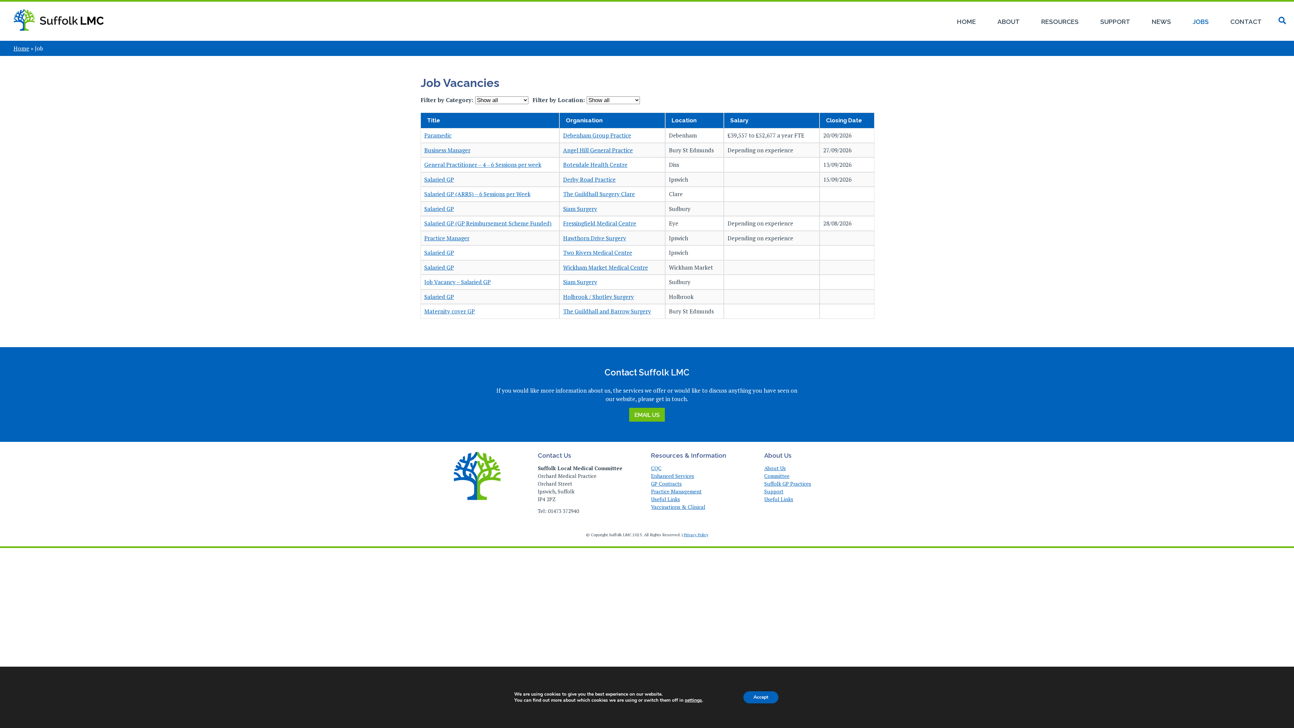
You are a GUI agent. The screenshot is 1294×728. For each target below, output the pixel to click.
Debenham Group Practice (597, 135)
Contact (1246, 21)
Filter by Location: (559, 100)
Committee (777, 476)
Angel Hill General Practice (598, 150)
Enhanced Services (672, 476)
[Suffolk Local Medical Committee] (58, 34)
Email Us (647, 415)
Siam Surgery (580, 209)
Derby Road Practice (589, 179)
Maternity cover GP (449, 311)
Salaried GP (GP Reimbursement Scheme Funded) (488, 223)
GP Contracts (666, 483)
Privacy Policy (696, 535)
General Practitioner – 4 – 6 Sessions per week (482, 165)
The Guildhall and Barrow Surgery (607, 311)
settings (693, 700)
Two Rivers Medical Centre (597, 252)
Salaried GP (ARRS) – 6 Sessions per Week (477, 194)
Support (1115, 21)
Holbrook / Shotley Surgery (598, 297)
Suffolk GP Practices (787, 483)
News (1161, 21)
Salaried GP (439, 179)
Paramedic (438, 135)
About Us (775, 468)
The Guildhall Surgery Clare (599, 194)
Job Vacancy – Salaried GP (457, 282)
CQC (656, 468)
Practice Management (676, 491)
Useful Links (665, 499)
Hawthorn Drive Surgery (594, 238)
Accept (760, 697)
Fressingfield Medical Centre (599, 223)
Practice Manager (446, 238)
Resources (1060, 21)
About (1008, 21)
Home (966, 21)
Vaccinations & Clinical (678, 507)
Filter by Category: (448, 100)
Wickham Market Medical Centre (605, 267)
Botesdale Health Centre (595, 165)
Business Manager (447, 150)
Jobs (1201, 21)
